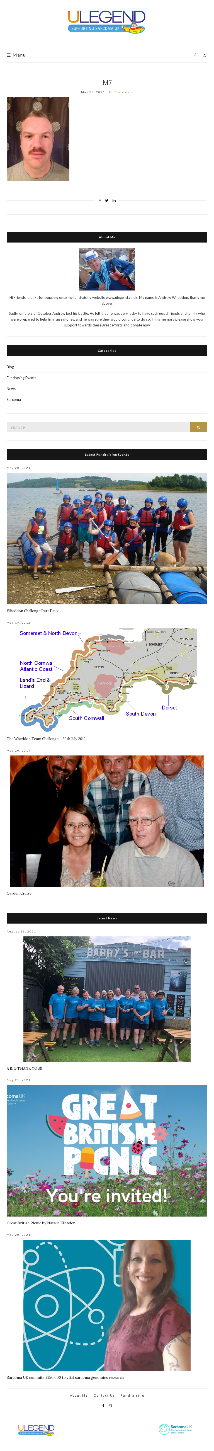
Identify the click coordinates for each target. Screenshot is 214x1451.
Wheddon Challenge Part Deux (33, 611)
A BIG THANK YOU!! (24, 1068)
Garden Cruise (19, 893)
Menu (18, 55)
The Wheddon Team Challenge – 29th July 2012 (46, 739)
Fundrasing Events (21, 378)
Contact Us (104, 1395)
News (11, 388)
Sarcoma (14, 399)
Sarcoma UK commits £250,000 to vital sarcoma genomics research (65, 1377)
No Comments (121, 92)
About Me (79, 1395)
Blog (10, 367)
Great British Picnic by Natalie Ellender (41, 1223)
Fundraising (132, 1395)
